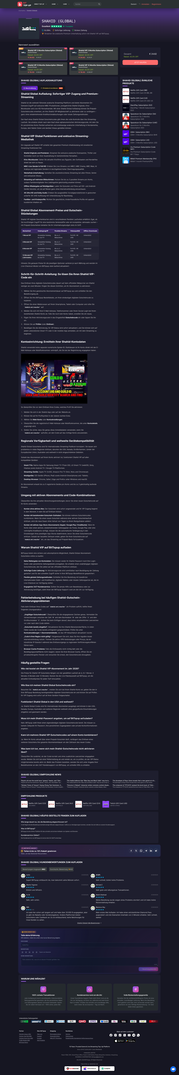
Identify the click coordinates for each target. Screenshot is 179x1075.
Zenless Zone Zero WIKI (26, 1038)
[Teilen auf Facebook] (131, 851)
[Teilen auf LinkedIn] (151, 851)
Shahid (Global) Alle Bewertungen (88, 923)
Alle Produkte (41, 1040)
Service (68, 1034)
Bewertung (25, 949)
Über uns (39, 1034)
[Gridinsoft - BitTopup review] (90, 1068)
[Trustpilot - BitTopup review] (106, 1068)
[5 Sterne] (36, 952)
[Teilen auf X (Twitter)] (136, 851)
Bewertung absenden (149, 969)
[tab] (30, 88)
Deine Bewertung (27, 956)
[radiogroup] (30, 877)
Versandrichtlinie (55, 1036)
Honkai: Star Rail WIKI (25, 1036)
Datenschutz (69, 1036)
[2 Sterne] (26, 952)
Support (39, 1036)
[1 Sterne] (22, 952)
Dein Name (24, 941)
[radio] (27, 877)
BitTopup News (23, 1042)
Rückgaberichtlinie (55, 1034)
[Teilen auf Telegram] (146, 851)
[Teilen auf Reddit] (156, 851)
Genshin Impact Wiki (25, 1034)
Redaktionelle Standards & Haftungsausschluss (79, 1038)
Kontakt (39, 1038)
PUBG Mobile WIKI (24, 1040)
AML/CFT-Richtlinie (56, 1038)
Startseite (22, 10)
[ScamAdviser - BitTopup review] (73, 1068)
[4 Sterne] (33, 952)
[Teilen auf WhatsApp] (141, 851)
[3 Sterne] (29, 952)
